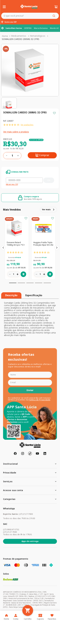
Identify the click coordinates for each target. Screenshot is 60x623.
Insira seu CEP (10, 22)
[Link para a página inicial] (5, 36)
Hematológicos (37, 35)
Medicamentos (18, 35)
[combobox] (30, 16)
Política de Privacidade (39, 399)
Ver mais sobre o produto (16, 131)
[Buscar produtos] (54, 16)
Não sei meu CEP (12, 184)
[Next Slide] (56, 247)
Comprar (44, 155)
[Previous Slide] (3, 247)
